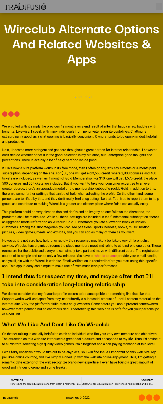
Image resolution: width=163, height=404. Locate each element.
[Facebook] (142, 397)
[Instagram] (149, 397)
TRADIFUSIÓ (74, 397)
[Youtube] (156, 397)
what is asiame (105, 256)
